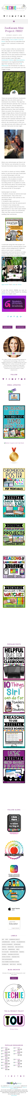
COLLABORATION (21, 941)
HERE (3, 294)
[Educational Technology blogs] (14, 463)
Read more (14, 1095)
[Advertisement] (14, 626)
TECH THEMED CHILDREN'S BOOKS (10, 961)
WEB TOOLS (13, 964)
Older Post (20, 327)
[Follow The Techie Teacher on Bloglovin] (14, 834)
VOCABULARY (5, 964)
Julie (13, 284)
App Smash (5, 284)
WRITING (19, 964)
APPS (7, 939)
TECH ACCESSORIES (7, 959)
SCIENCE (4, 954)
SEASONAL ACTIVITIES (13, 954)
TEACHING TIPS (15, 956)
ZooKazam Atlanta (7, 60)
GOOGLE (4, 946)
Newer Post (7, 327)
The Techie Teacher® (14, 1086)
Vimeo (20, 284)
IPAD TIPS (4, 949)
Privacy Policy (14, 1029)
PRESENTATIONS (14, 951)
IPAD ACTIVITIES (19, 946)
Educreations (20, 60)
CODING (13, 941)
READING (22, 951)
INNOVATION (11, 946)
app (3, 939)
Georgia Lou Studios (7, 1087)
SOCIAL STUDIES (6, 956)
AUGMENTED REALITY (15, 939)
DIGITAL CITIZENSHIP (7, 944)
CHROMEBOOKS (6, 941)
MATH (18, 949)
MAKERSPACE (12, 949)
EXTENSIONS (17, 944)
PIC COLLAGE (5, 951)
